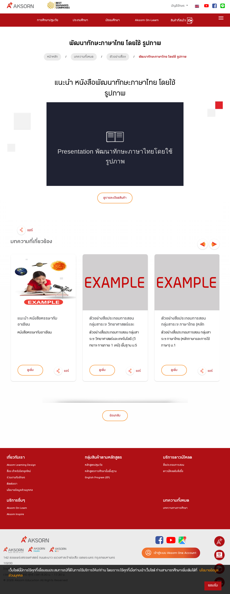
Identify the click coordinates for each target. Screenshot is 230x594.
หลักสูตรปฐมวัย (93, 465)
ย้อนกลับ (115, 416)
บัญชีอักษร (178, 6)
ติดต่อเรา (12, 484)
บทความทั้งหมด (83, 57)
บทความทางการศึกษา (175, 508)
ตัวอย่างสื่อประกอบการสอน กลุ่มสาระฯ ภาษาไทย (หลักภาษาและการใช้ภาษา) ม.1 (183, 325)
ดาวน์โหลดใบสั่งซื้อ (173, 471)
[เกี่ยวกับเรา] (219, 541)
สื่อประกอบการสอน (173, 465)
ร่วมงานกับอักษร (16, 478)
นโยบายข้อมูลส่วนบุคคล (20, 490)
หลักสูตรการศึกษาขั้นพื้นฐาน (101, 471)
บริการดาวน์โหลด (177, 458)
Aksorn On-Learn (17, 508)
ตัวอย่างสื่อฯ (118, 57)
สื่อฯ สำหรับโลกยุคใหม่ (19, 471)
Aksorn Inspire (15, 514)
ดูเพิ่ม (30, 370)
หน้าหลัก (52, 57)
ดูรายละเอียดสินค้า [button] (114, 198)
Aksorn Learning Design (21, 465)
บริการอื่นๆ (16, 501)
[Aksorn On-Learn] (219, 555)
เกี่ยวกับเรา (16, 458)
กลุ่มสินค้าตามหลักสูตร (103, 458)
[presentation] (202, 244)
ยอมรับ (213, 585)
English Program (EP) (97, 478)
